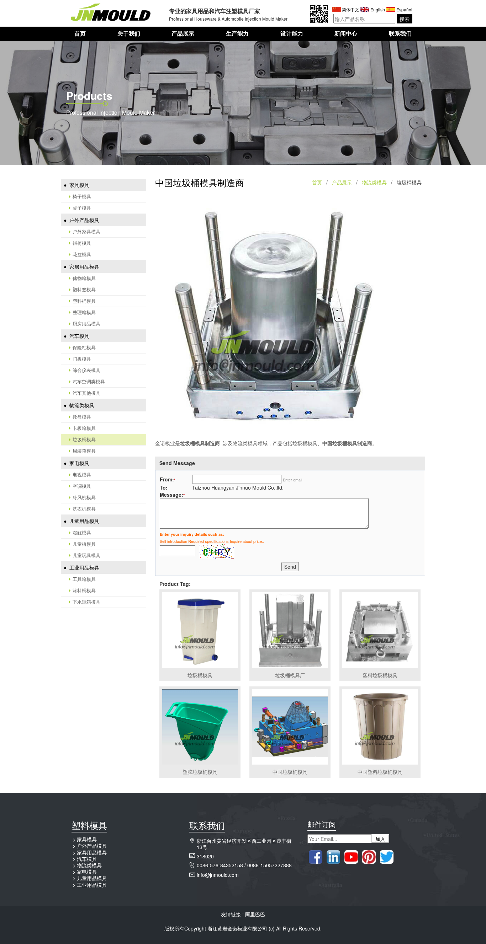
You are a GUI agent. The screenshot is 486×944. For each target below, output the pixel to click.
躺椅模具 (82, 242)
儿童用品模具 (83, 520)
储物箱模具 (84, 278)
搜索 (405, 18)
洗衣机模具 (84, 508)
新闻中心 (345, 34)
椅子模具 (82, 196)
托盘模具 (82, 416)
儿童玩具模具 (86, 555)
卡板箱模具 (84, 428)
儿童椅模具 (84, 543)
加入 (380, 838)
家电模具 (78, 462)
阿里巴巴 (255, 914)
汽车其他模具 (86, 392)
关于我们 (128, 34)
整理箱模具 (84, 312)
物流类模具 (81, 405)
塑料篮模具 (84, 289)
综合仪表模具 (86, 370)
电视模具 (82, 474)
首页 (80, 34)
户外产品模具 (83, 219)
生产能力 (237, 34)
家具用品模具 (92, 852)
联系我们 (400, 34)
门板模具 (82, 358)
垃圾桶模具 (84, 439)
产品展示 (182, 34)
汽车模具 (78, 335)
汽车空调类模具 (89, 381)
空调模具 (82, 485)
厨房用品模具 (86, 323)
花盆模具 (82, 254)
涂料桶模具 (84, 590)
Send (290, 566)
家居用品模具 (83, 266)
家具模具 (78, 184)
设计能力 (291, 34)
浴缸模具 (82, 532)
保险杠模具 (84, 347)
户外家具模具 (86, 231)
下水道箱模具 (86, 601)
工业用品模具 (83, 567)
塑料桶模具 (84, 300)
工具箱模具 (84, 579)
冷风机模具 (84, 497)
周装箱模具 (84, 450)
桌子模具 (82, 207)
